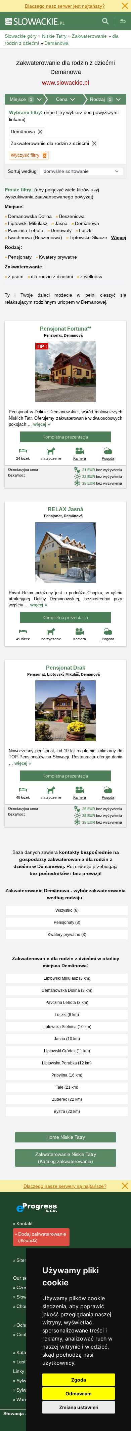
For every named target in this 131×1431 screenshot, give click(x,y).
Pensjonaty (20, 257)
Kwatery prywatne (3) (67, 934)
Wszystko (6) (67, 910)
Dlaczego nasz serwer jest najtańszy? (65, 6)
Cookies (25, 1334)
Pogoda (108, 458)
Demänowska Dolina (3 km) (67, 990)
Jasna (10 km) (67, 1039)
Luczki (85, 230)
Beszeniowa (72, 216)
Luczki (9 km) (67, 1014)
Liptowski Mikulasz (27, 223)
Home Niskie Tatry (65, 1137)
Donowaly (61, 230)
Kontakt (24, 1223)
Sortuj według (22, 171)
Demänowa (87, 223)
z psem (16, 276)
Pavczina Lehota (25, 230)
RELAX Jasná (65, 509)
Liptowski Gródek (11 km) (67, 1051)
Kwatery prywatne (58, 257)
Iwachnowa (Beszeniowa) (35, 237)
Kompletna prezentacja (65, 437)
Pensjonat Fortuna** (65, 329)
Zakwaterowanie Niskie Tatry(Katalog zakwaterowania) (65, 1158)
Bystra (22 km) (67, 1111)
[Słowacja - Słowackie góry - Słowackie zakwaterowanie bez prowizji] (34, 21)
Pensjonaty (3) (67, 922)
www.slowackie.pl (65, 82)
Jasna (61, 223)
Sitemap (25, 1260)
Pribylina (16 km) (66, 1075)
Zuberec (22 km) (67, 1099)
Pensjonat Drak (65, 668)
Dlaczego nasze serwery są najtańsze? (65, 1186)
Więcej (118, 237)
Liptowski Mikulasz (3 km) (67, 978)
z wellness (91, 276)
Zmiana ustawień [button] (78, 1407)
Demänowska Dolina (30, 216)
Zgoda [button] (78, 1380)
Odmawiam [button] (79, 1393)
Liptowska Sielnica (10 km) (66, 1026)
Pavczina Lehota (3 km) (66, 1002)
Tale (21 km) (67, 1087)
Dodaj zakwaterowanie (42, 1237)
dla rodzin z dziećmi (52, 276)
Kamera (79, 458)
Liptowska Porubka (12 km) (67, 1063)
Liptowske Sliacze (88, 237)
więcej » (41, 424)
